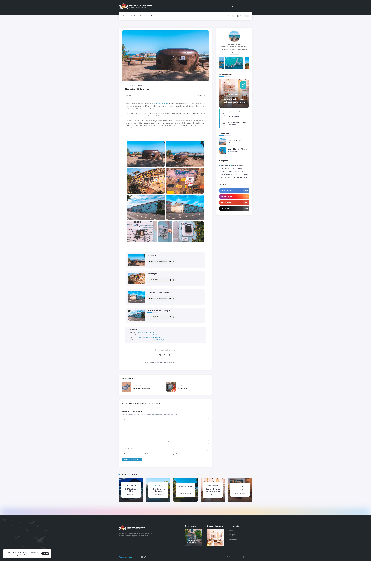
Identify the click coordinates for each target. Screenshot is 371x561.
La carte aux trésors (185, 490)
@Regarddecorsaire (234, 44)
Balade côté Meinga (234, 140)
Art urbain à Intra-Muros (141, 388)
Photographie (225, 166)
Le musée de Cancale (240, 490)
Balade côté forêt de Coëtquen (158, 490)
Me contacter (233, 539)
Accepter (45, 554)
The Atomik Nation (161, 104)
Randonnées (224, 168)
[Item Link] (222, 141)
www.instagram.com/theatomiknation (150, 337)
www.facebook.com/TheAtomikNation (149, 335)
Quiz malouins (225, 177)
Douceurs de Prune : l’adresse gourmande (234, 100)
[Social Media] (227, 16)
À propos (232, 535)
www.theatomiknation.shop (147, 332)
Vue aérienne (239, 171)
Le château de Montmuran (236, 122)
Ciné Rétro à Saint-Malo (131, 490)
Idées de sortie (237, 166)
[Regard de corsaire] (136, 6)
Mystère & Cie (182, 388)
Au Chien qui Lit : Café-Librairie (235, 113)
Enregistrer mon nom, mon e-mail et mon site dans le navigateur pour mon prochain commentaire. (156, 454)
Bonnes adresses (226, 174)
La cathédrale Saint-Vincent (237, 149)
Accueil (231, 530)
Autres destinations (241, 174)
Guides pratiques (226, 171)
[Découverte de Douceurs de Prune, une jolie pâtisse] (215, 537)
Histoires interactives (240, 177)
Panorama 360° (237, 168)
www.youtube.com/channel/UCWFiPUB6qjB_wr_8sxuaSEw (154, 340)
